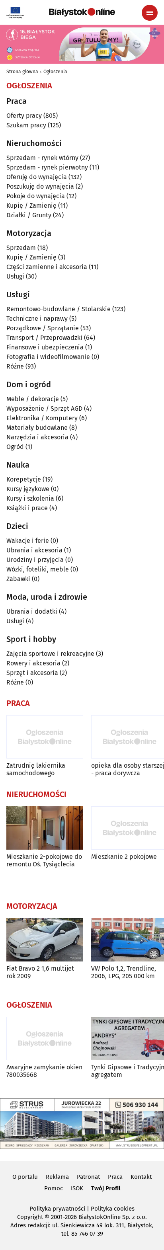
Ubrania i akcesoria (34, 550)
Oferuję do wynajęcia (36, 177)
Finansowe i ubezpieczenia (45, 347)
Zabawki (18, 579)
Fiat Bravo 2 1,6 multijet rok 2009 (40, 972)
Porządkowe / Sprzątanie (42, 328)
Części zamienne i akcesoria (46, 267)
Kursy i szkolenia (30, 498)
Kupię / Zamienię (31, 205)
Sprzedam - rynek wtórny (42, 158)
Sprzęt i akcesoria (32, 673)
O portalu (25, 1176)
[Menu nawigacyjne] (150, 13)
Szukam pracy (26, 125)
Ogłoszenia (55, 71)
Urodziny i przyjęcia (35, 560)
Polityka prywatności (57, 1208)
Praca (115, 1176)
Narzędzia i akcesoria (37, 437)
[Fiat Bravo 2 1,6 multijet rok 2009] (44, 939)
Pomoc (53, 1188)
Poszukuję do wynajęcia (40, 186)
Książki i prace (27, 508)
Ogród (15, 446)
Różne (15, 366)
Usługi (15, 276)
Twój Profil (105, 1188)
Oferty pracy (24, 115)
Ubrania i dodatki (31, 611)
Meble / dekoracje (32, 399)
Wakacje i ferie (27, 540)
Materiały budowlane (37, 427)
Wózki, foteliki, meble (37, 569)
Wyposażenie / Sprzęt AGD (44, 408)
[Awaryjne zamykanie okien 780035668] (44, 1038)
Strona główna (22, 71)
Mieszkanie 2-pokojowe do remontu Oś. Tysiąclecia (44, 860)
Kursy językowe (27, 489)
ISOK (77, 1188)
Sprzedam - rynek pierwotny (47, 167)
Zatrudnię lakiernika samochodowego (35, 769)
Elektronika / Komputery (42, 418)
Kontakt (141, 1176)
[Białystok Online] (82, 12)
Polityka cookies (113, 1208)
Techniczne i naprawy (37, 318)
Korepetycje (23, 479)
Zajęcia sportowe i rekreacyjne (50, 653)
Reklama (57, 1176)
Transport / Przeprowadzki (44, 337)
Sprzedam (21, 248)
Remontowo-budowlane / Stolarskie (58, 309)
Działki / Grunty (28, 215)
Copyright (30, 1217)
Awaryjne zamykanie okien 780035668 (44, 1070)
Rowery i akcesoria (33, 663)
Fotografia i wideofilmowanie (48, 357)
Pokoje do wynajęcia (35, 196)
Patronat (88, 1176)
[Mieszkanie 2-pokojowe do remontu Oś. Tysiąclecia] (44, 828)
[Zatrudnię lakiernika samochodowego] (44, 737)
